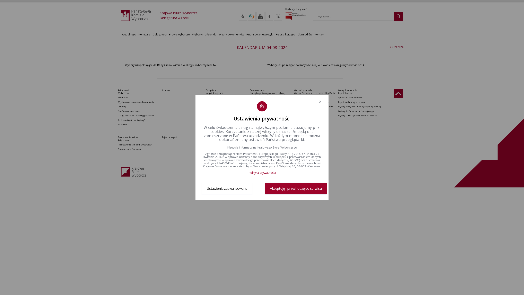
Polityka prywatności (262, 173)
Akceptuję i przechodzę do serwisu (296, 188)
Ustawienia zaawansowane (227, 188)
